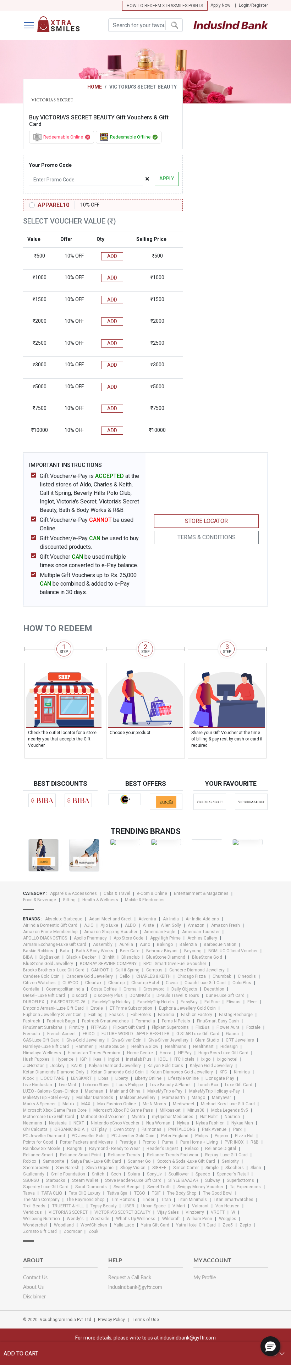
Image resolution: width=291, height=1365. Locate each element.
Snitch (98, 1174)
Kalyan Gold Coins (165, 1065)
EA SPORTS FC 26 (68, 1001)
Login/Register (253, 5)
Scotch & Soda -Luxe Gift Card (186, 1161)
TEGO (139, 1193)
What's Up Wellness (135, 1218)
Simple (212, 1167)
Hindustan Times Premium (94, 1052)
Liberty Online (148, 1078)
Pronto (149, 1142)
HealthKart (203, 1046)
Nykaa (183, 1123)
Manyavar (221, 1097)
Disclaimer (34, 1297)
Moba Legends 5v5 (229, 1110)
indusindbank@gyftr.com (135, 1287)
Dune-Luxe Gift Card (225, 995)
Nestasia (58, 1123)
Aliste (148, 925)
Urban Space (153, 1205)
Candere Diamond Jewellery (197, 970)
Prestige (128, 1142)
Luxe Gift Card (238, 1084)
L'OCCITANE (52, 1078)
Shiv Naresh (67, 1167)
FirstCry (76, 1027)
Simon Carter (186, 1167)
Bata (64, 950)
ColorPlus (241, 982)
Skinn (256, 1167)
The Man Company (41, 1199)
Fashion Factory (196, 1014)
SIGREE (159, 1167)
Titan (166, 1199)
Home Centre (140, 1052)
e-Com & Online (152, 893)
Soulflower (179, 1174)
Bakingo (165, 944)
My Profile (204, 1277)
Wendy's (75, 1218)
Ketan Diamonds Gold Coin (117, 1072)
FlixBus (203, 1027)
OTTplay (99, 1129)
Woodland (64, 1225)
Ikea (97, 1059)
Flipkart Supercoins (170, 1027)
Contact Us (35, 1277)
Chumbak (222, 976)
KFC (223, 1072)
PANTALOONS (181, 1129)
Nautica (232, 1116)
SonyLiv (154, 1174)
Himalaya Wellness (42, 1052)
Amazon (196, 925)
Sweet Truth (159, 1186)
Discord (79, 995)
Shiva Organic (100, 1167)
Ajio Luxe (109, 925)
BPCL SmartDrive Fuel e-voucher (174, 963)
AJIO (89, 925)
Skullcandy (33, 1174)
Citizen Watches (39, 982)
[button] (270, 1346)
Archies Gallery (202, 938)
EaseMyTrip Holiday (111, 1001)
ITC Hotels (184, 1059)
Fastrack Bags (61, 1021)
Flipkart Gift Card (129, 1027)
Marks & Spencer (39, 1103)
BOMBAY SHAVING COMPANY (108, 963)
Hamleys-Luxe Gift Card (46, 1046)
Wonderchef (35, 1225)
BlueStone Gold (207, 957)
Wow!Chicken (94, 1225)
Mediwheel (183, 1103)
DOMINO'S (140, 995)
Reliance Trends (124, 1154)
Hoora (165, 1052)
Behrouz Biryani (161, 950)
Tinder (148, 1199)
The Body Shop (181, 1193)
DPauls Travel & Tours (178, 995)
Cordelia (31, 989)
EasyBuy (189, 1001)
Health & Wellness (100, 899)
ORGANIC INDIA (69, 1129)
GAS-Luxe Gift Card (41, 1040)
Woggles (227, 1218)
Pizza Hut (244, 1135)
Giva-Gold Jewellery (85, 1040)
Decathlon (214, 989)
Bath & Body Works (94, 950)
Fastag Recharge (236, 1014)
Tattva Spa (117, 1193)
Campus (154, 970)
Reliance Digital (220, 1148)
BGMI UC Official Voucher (233, 950)
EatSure (212, 1001)
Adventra (147, 918)
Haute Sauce (112, 1046)
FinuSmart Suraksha (42, 1027)
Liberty (121, 1078)
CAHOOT (100, 970)
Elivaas (233, 1001)
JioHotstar (33, 1065)
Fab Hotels (141, 1014)
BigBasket (49, 957)
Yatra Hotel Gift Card (196, 1225)
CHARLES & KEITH (153, 976)
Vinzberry (195, 1212)
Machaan (94, 1091)
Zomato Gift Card (40, 1231)
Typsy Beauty (103, 1205)
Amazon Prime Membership (50, 931)
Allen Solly (171, 925)
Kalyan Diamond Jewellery (115, 1065)
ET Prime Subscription (131, 1008)
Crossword (154, 989)
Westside (99, 1218)
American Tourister (201, 931)
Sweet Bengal (127, 1186)
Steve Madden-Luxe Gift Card (133, 1180)
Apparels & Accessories (73, 893)
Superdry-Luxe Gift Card (45, 1186)
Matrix (68, 1103)
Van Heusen (227, 1205)
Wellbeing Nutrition (41, 1218)
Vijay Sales (168, 1212)
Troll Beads (34, 1205)
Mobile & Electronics (145, 899)
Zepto (245, 1225)
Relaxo (191, 1148)
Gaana (232, 1033)
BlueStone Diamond (165, 957)
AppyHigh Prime (165, 938)
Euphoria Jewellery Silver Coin (52, 1014)
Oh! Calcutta (35, 1129)
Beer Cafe (129, 950)
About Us (33, 1287)
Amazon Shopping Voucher (110, 931)
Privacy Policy (111, 1319)
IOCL (163, 1059)
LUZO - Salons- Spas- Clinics (50, 1091)
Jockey (57, 1065)
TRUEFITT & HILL (68, 1205)
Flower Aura (228, 1027)
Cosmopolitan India (65, 989)
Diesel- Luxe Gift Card (44, 995)
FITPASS (98, 1027)
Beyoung (193, 950)
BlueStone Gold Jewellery (48, 963)
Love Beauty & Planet (170, 1084)
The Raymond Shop (85, 1199)
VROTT (218, 1212)
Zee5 (228, 1225)
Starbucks (55, 1180)
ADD (112, 256)
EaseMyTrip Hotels (155, 1001)
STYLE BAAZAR (183, 1180)
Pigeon (221, 1135)
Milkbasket (170, 1110)
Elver (252, 1001)
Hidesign (229, 1046)
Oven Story (124, 1129)
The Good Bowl (217, 1193)
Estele (96, 1008)
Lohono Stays (96, 1084)
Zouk (93, 1231)
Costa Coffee (104, 989)
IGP (83, 1059)
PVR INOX (234, 1142)
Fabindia (166, 1014)
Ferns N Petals (176, 1021)
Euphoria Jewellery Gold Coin (187, 1008)
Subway (212, 1180)
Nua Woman (158, 1123)
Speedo (203, 1174)
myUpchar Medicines (172, 1116)
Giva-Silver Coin (126, 1040)
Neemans (32, 1123)
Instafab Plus (139, 1059)
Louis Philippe (129, 1084)
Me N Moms (154, 1103)
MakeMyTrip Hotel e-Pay (46, 1097)
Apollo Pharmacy (90, 938)
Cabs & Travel (117, 893)
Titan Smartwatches (233, 1199)
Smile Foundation (68, 1174)
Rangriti (74, 1148)
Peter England (174, 1135)
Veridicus (32, 1212)
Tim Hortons (123, 1199)
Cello (125, 976)
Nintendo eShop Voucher (115, 1123)
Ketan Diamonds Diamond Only (53, 1072)
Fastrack (31, 1021)
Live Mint (67, 1084)
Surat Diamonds (91, 1186)
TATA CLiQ (52, 1193)
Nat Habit (209, 1116)
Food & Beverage (39, 899)
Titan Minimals (192, 1199)
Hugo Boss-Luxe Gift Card (223, 1052)
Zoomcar (73, 1231)
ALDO (130, 925)
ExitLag (95, 1014)
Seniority (230, 1161)
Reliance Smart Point (80, 1154)
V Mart (178, 1205)
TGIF (156, 1193)
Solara (134, 1174)
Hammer (84, 1046)
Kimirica (242, 1072)
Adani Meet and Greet (110, 918)
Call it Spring (127, 970)
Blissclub (130, 957)
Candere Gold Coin (41, 976)
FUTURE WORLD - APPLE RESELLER (135, 1033)
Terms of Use (146, 1319)
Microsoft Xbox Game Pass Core (55, 1110)
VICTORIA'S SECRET (68, 1212)
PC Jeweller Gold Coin (132, 1135)
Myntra (138, 1116)
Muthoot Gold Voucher (103, 1116)
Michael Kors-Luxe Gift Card (228, 1103)
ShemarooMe (36, 1167)
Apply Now (220, 5)
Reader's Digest (162, 1148)
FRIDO (89, 1033)
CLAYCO (70, 982)
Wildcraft (171, 1218)
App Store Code (128, 938)
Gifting (69, 899)
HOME (94, 87)
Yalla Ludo (124, 1225)
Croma (130, 989)
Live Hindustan (37, 1084)
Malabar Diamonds (94, 1097)
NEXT (78, 1123)
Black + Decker (81, 957)
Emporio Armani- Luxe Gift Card (53, 1008)
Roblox (29, 1161)
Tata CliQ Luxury (84, 1193)
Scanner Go (139, 1161)
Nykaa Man (242, 1123)
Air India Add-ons (202, 918)
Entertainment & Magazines (201, 893)
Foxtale (253, 1027)
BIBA (28, 957)
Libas (103, 1078)
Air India (171, 918)
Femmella (145, 1021)
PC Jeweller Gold (88, 1135)
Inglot (113, 1059)
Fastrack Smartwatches (105, 1021)
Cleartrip (116, 982)
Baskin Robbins (38, 950)
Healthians (175, 1046)
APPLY (166, 178)
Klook (28, 1078)
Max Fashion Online (116, 1103)
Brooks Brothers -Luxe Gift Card (53, 970)
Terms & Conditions (206, 537)
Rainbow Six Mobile (41, 1148)
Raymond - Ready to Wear (114, 1148)
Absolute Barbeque (63, 918)
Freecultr (31, 1033)
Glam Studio (207, 1040)
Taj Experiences (245, 1186)
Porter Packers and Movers (86, 1142)
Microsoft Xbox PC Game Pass (123, 1110)
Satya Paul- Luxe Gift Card (96, 1161)
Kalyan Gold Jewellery (211, 1065)
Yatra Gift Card (155, 1225)
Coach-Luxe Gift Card (205, 982)
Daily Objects (184, 989)
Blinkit (109, 957)
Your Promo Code (50, 165)
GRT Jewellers (240, 1040)
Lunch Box (208, 1084)
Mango (198, 1097)
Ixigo (205, 1059)
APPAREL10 (53, 205)
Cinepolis (247, 976)
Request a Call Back (129, 1277)
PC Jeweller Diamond (44, 1135)
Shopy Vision (133, 1167)
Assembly (102, 944)
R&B (255, 1142)
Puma (168, 1142)
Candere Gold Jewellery (89, 976)
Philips (201, 1135)
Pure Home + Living (199, 1142)
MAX (85, 1103)
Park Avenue (214, 1129)
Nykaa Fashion (210, 1123)
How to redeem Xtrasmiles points (165, 5)
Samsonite (53, 1161)
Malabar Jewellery (137, 1097)
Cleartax (93, 982)
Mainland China (125, 1091)
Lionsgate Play (219, 1078)
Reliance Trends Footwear (172, 1154)
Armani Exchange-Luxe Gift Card (54, 944)
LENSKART (81, 1078)
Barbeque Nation (220, 944)
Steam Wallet (85, 1180)
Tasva (29, 1193)
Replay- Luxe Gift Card (226, 1154)
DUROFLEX (33, 1001)
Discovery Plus (108, 995)
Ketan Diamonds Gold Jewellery (181, 1072)
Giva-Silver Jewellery (168, 1040)
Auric (145, 944)
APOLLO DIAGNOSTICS (45, 938)
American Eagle (159, 931)
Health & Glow (144, 1046)
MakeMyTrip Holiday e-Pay (214, 1091)
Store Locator (206, 521)
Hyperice (64, 1059)
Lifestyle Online (183, 1078)
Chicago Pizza (191, 976)
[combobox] (145, 25)
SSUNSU (31, 1180)
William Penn (199, 1218)
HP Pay (185, 1052)
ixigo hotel (227, 1059)
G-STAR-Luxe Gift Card (197, 1033)
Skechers (234, 1167)
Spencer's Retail (233, 1174)
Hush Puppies (36, 1059)
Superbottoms (240, 1180)
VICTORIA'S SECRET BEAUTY (122, 1212)
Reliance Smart (38, 1154)
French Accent (61, 1033)
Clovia (172, 982)
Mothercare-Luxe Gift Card (48, 1116)
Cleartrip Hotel (145, 982)
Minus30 (195, 1110)
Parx (237, 1129)
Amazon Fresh (225, 925)
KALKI (76, 1065)
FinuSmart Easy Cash (218, 1021)
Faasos (116, 1014)
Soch (116, 1174)
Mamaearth (173, 1097)
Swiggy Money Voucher (200, 1186)
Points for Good (38, 1142)
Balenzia (188, 944)
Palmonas (151, 1129)
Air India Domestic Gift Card (50, 925)
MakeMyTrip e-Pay (164, 1091)
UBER (128, 1205)
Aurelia (126, 944)
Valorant (200, 1205)
